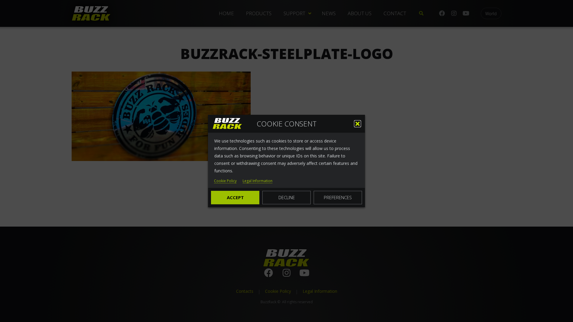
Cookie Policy (225, 181)
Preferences (338, 197)
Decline (286, 197)
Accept (235, 197)
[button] (358, 124)
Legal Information (257, 181)
